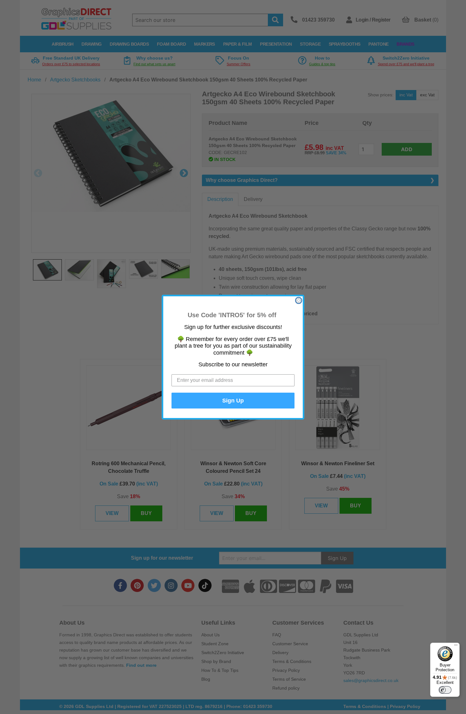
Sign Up (233, 400)
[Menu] (456, 646)
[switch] (445, 690)
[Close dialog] (298, 300)
